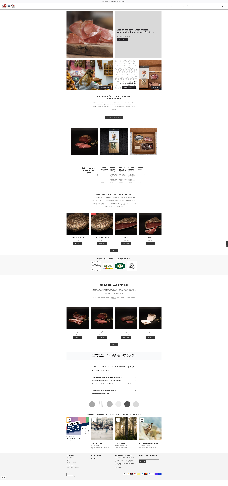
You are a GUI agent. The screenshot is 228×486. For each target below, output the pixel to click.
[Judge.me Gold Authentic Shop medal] (114, 355)
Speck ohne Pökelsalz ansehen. (114, 117)
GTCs (67, 460)
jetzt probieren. (122, 39)
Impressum (69, 457)
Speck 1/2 (126, 237)
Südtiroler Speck (105, 87)
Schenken (195, 6)
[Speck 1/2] (126, 224)
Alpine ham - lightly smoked (102, 331)
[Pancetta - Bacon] (77, 318)
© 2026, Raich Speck (70, 476)
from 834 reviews (88, 173)
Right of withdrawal (70, 465)
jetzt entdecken (84, 143)
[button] (96, 175)
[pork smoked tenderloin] (126, 318)
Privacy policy (69, 459)
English (217, 6)
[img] (88, 172)
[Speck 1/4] (150, 224)
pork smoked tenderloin (126, 331)
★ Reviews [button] (226, 244)
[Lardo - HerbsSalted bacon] (150, 318)
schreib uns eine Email (71, 464)
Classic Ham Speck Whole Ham (78, 237)
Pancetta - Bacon (78, 331)
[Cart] (225, 6)
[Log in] (222, 6)
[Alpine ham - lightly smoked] (102, 318)
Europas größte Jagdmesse (121, 447)
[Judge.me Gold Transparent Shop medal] (119, 355)
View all (114, 250)
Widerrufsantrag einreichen (72, 467)
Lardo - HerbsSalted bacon (150, 331)
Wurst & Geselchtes (128, 87)
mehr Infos (68, 442)
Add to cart (77, 243)
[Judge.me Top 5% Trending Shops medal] (134, 355)
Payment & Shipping (71, 462)
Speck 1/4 (150, 237)
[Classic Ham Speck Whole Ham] (77, 224)
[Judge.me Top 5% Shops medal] (129, 355)
